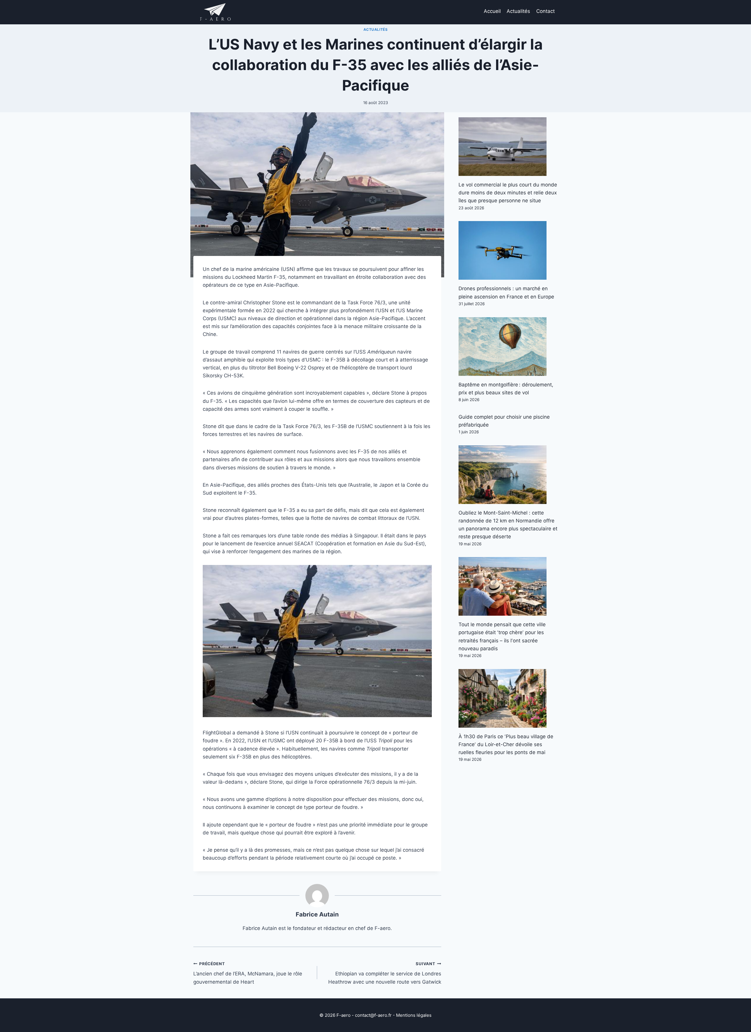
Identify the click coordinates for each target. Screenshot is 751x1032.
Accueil (492, 11)
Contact (545, 11)
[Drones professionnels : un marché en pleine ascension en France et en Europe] (508, 250)
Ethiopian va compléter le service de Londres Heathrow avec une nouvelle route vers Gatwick (384, 973)
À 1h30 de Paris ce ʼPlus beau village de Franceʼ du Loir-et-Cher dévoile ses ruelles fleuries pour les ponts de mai (506, 744)
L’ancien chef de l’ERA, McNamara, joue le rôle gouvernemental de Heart (247, 973)
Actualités (518, 11)
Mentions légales (414, 1015)
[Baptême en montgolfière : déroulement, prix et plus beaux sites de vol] (508, 346)
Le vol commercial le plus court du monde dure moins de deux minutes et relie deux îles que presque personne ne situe (508, 192)
